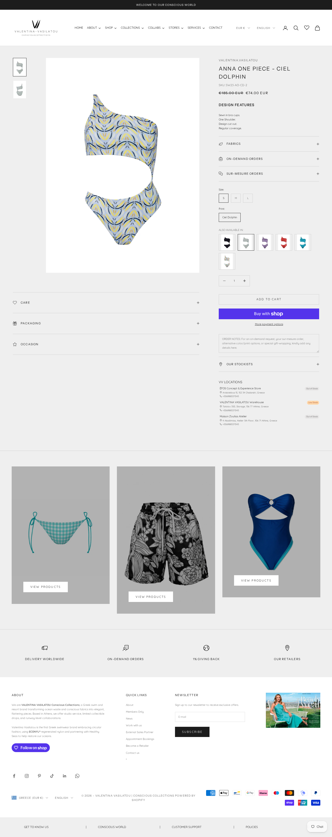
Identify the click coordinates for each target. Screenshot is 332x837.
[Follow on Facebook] (14, 775)
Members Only (135, 711)
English (263, 28)
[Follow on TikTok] (52, 775)
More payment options (269, 324)
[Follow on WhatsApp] (77, 775)
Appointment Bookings (140, 739)
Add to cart (268, 299)
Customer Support (203, 827)
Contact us (132, 753)
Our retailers (287, 659)
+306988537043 (231, 396)
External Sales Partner (139, 732)
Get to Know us (55, 827)
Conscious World (129, 827)
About (129, 705)
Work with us (134, 725)
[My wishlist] (307, 27)
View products (45, 587)
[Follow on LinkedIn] (64, 775)
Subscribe (192, 732)
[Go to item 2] (19, 89)
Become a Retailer (137, 745)
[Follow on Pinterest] (39, 775)
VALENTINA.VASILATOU (238, 60)
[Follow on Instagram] (26, 775)
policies (277, 827)
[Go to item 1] (19, 67)
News (129, 718)
